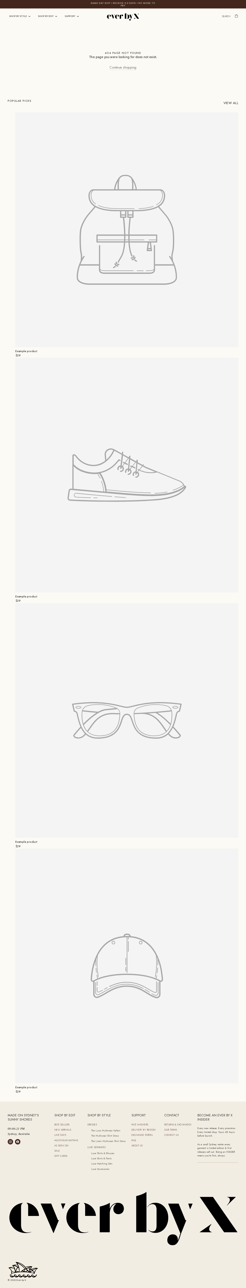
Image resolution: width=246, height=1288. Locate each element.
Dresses (92, 1124)
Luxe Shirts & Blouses (102, 1153)
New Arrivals (62, 1130)
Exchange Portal (142, 1135)
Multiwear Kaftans (66, 1140)
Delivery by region (143, 1130)
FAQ (133, 1140)
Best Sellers (62, 1124)
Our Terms (170, 1130)
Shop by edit (46, 16)
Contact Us (171, 1135)
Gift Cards (60, 1156)
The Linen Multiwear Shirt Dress (108, 1141)
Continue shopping (123, 67)
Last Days (60, 1135)
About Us (137, 1145)
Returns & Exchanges (177, 1124)
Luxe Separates (96, 1147)
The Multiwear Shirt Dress (105, 1136)
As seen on (61, 1145)
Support (70, 16)
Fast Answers (139, 1124)
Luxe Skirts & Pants (101, 1158)
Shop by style (18, 16)
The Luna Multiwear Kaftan (106, 1130)
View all (231, 103)
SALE (57, 1151)
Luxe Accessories (100, 1169)
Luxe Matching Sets (101, 1163)
